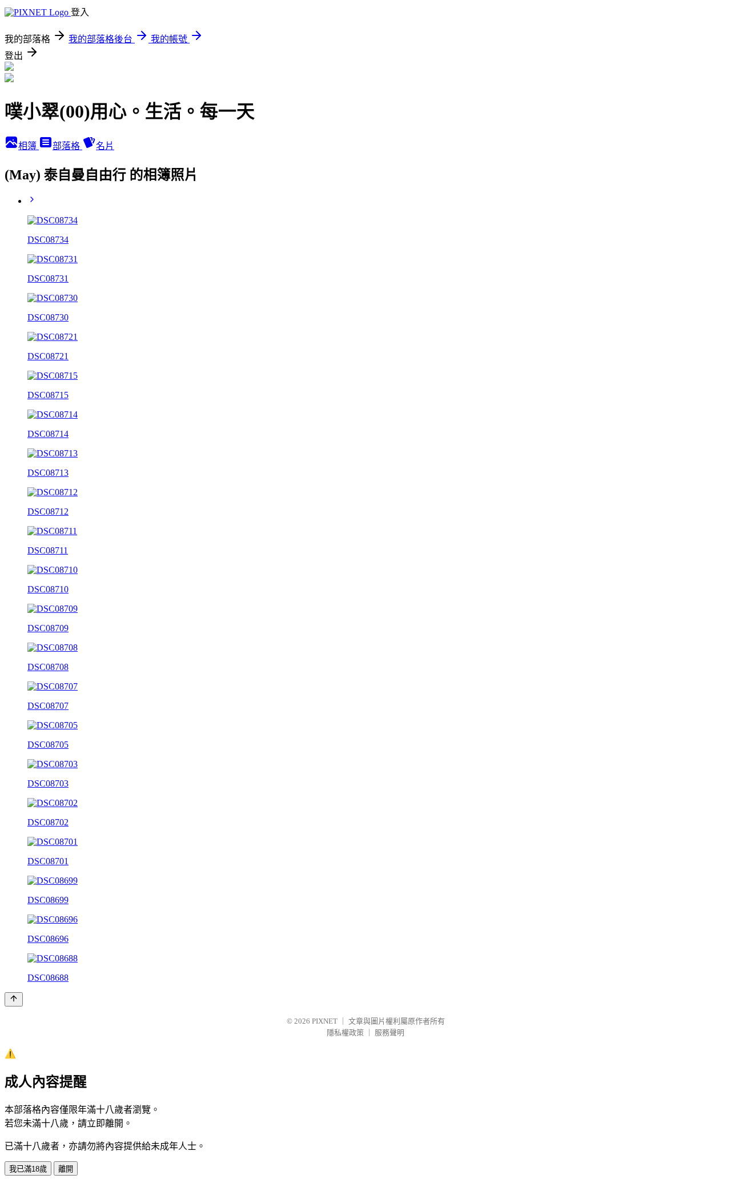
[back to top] (14, 999)
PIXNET (325, 1021)
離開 (65, 1169)
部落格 (67, 146)
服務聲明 (389, 1032)
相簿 (28, 146)
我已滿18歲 (28, 1169)
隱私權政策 (345, 1032)
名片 (105, 146)
